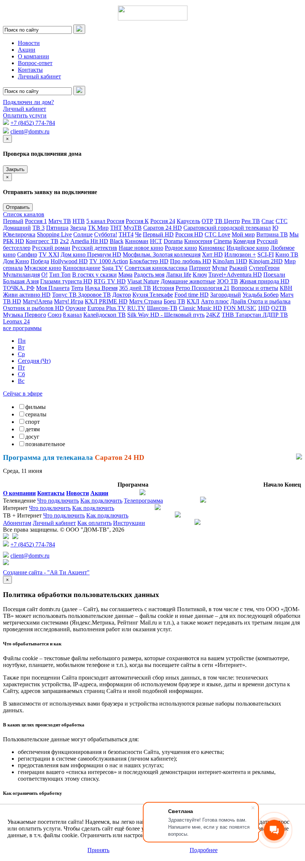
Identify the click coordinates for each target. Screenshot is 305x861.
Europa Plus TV (106, 308)
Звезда (78, 228)
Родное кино (181, 248)
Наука (93, 288)
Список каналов (23, 214)
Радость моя (149, 274)
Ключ (200, 274)
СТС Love (217, 234)
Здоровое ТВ (94, 294)
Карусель (188, 221)
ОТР (207, 221)
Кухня (141, 294)
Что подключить (58, 500)
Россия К (137, 221)
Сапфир (27, 254)
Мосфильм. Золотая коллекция (161, 254)
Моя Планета (53, 288)
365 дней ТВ (135, 288)
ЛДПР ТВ (275, 315)
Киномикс (212, 248)
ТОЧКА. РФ (19, 288)
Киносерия (198, 241)
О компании (33, 56)
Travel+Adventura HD (235, 274)
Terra (77, 288)
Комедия (244, 241)
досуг (32, 436)
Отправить (18, 207)
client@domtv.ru (29, 131)
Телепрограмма (143, 500)
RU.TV (136, 308)
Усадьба (253, 294)
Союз (54, 315)
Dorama (173, 241)
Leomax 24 (16, 321)
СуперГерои (264, 268)
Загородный (225, 294)
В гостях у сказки (94, 274)
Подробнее (204, 850)
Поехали (274, 274)
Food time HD (191, 294)
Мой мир (243, 234)
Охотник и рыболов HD (33, 308)
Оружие (75, 308)
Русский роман (51, 248)
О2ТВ (278, 308)
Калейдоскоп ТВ (104, 315)
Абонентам (17, 523)
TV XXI (49, 254)
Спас (267, 221)
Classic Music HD (200, 308)
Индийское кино (248, 248)
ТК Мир (98, 228)
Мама (125, 274)
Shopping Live (54, 234)
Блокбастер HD (148, 261)
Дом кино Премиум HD (91, 254)
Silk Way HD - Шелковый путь (166, 315)
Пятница (57, 228)
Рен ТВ (250, 221)
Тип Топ (60, 274)
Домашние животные (188, 281)
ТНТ (116, 228)
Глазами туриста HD (66, 281)
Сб (21, 374)
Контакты (30, 70)
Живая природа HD (264, 281)
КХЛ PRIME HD (106, 301)
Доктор (121, 294)
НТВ (79, 221)
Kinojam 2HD (266, 261)
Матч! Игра (68, 301)
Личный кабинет (39, 76)
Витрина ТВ (272, 234)
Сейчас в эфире (22, 393)
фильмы (35, 407)
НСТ (156, 241)
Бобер (271, 294)
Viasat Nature (143, 281)
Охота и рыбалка (269, 301)
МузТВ (132, 228)
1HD (264, 308)
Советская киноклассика (156, 268)
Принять (98, 850)
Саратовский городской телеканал (227, 228)
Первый (13, 221)
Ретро (184, 288)
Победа (39, 261)
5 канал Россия (105, 221)
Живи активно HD (27, 294)
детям (32, 429)
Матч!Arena (37, 301)
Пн (22, 341)
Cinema (223, 241)
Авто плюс (215, 301)
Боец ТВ (174, 301)
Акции (26, 49)
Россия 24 (162, 221)
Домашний (17, 228)
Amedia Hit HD (89, 241)
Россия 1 (36, 221)
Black (116, 241)
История (163, 288)
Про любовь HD (190, 261)
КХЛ (193, 301)
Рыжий (238, 268)
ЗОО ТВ (227, 281)
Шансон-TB (162, 308)
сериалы (35, 414)
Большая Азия (21, 281)
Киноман (136, 241)
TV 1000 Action (108, 261)
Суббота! (105, 234)
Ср (21, 354)
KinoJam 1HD (230, 261)
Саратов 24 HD (162, 228)
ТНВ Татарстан (242, 315)
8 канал (72, 315)
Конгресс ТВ (42, 241)
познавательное (45, 444)
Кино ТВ (286, 254)
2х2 (64, 241)
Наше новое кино (141, 248)
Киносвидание (81, 268)
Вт (21, 347)
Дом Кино (16, 261)
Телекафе (161, 294)
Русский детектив (94, 248)
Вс (21, 381)
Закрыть (15, 169)
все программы (22, 328)
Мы (294, 234)
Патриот (200, 268)
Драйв (239, 301)
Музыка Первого (24, 315)
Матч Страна (145, 301)
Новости (29, 43)
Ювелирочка (19, 234)
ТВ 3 (38, 228)
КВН (286, 288)
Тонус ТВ (65, 294)
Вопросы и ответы (254, 288)
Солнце (83, 234)
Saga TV (112, 268)
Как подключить (101, 500)
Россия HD (189, 234)
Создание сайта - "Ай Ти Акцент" (46, 572)
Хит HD (212, 254)
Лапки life (178, 274)
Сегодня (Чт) (34, 361)
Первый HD (158, 234)
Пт (21, 367)
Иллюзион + (240, 254)
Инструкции (129, 523)
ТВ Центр (227, 221)
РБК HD (13, 241)
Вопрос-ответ (35, 63)
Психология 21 (210, 288)
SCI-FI (265, 254)
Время (110, 288)
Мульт (220, 268)
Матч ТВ (59, 221)
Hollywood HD (69, 261)
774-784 (32, 123)
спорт (32, 422)
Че (138, 234)
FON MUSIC (240, 308)
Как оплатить (94, 523)
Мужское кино (42, 268)
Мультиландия (21, 274)
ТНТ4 (126, 234)
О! (44, 274)
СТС (282, 221)
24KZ (213, 315)
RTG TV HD (110, 281)
